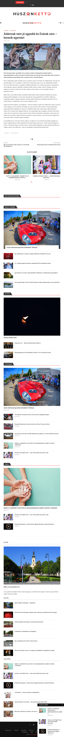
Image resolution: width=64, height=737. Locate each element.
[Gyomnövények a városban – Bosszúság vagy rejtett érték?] (8, 704)
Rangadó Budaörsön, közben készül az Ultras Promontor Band (32, 2)
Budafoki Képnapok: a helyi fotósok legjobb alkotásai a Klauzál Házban (34, 524)
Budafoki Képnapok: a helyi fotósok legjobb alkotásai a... (54, 731)
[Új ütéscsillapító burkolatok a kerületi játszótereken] (8, 624)
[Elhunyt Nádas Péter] (32, 317)
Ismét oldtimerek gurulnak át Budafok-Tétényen (19, 408)
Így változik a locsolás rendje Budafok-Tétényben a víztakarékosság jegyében (36, 273)
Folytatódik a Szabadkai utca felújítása (25, 631)
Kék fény (31, 730)
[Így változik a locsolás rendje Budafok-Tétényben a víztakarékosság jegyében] (8, 275)
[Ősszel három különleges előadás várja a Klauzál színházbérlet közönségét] (8, 615)
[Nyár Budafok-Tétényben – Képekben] (8, 605)
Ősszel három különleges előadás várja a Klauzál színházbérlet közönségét (36, 612)
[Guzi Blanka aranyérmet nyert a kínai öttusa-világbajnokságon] (8, 417)
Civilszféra (23, 730)
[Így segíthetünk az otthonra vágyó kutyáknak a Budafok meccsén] (8, 256)
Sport (31, 732)
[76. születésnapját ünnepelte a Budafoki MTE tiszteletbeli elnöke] (8, 266)
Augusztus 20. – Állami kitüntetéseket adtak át (28, 343)
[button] (25, 2)
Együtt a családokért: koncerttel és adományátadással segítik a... (55, 711)
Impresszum (8, 730)
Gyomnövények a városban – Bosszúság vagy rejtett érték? (31, 702)
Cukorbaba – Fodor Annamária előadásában (27, 692)
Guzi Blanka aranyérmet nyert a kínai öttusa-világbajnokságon (32, 414)
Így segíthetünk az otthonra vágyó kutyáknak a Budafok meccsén (33, 254)
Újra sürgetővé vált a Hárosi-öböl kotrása (26, 641)
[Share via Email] (32, 139)
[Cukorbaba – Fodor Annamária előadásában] (8, 695)
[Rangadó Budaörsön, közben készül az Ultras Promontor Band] (8, 426)
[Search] (63, 23)
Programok (25, 732)
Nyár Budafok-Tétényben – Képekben (25, 603)
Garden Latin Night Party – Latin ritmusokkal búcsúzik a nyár (31, 452)
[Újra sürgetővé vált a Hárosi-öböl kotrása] (8, 643)
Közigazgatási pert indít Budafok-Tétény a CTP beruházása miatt (33, 352)
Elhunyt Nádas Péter (10, 337)
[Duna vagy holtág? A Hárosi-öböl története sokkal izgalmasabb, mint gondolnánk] (8, 285)
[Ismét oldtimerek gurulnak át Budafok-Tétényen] (32, 387)
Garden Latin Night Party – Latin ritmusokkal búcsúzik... (55, 721)
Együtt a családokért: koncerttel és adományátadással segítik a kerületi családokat (34, 444)
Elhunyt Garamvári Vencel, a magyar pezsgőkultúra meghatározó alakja (34, 650)
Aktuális (16, 730)
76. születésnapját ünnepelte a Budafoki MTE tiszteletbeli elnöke (33, 263)
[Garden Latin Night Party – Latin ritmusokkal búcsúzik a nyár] (46, 164)
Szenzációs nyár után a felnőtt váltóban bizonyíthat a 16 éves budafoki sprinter (37, 433)
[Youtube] (32, 5)
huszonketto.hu (34, 734)
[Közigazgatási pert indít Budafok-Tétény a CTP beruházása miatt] (8, 355)
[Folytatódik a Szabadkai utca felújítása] (8, 634)
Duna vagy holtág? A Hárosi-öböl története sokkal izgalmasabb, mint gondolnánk (37, 282)
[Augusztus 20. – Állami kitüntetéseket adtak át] (8, 345)
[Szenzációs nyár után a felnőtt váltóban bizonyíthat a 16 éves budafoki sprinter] (8, 436)
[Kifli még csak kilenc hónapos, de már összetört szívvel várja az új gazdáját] (8, 714)
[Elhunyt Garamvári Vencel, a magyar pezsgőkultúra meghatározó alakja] (8, 653)
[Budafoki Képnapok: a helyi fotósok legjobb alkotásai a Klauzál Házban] (8, 526)
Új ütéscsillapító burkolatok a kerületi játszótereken (29, 622)
